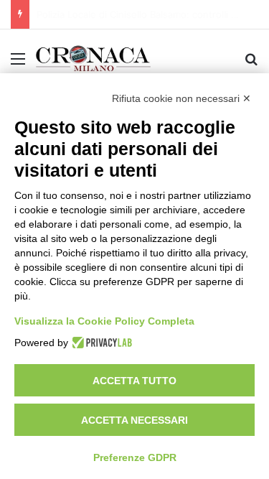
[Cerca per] (251, 63)
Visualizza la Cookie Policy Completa (104, 321)
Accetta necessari (134, 420)
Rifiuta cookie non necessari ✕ (181, 98)
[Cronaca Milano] (93, 58)
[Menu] (18, 63)
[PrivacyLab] (100, 342)
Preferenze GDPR (134, 457)
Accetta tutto (134, 380)
